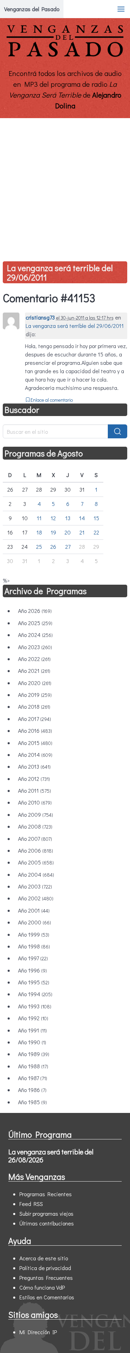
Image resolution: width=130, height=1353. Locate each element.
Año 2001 (34, 910)
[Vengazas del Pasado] (65, 55)
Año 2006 (35, 850)
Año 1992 (33, 1018)
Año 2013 (34, 766)
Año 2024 (35, 634)
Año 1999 (33, 934)
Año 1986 (32, 1089)
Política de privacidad (45, 1267)
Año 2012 (34, 778)
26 (53, 546)
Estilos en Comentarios (46, 1297)
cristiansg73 (40, 317)
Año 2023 (35, 647)
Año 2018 (34, 706)
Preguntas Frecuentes (46, 1277)
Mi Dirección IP (38, 1332)
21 (82, 532)
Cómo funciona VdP (42, 1287)
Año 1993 (34, 1006)
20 (67, 532)
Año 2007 (35, 838)
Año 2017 (34, 718)
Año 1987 (32, 1078)
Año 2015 (35, 742)
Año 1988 (33, 1066)
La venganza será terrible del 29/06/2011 (60, 272)
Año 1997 (33, 958)
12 (53, 518)
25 (39, 546)
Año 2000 (34, 922)
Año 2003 (35, 886)
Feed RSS (31, 1203)
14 (82, 518)
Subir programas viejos (46, 1213)
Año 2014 (35, 754)
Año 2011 (34, 790)
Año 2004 (36, 874)
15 (96, 518)
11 (39, 518)
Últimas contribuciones (46, 1223)
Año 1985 (32, 1102)
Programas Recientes (45, 1194)
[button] (121, 9)
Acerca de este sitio (43, 1258)
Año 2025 (35, 622)
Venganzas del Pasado (31, 9)
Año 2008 (35, 826)
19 (53, 532)
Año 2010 (35, 802)
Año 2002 (35, 898)
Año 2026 (35, 610)
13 (67, 518)
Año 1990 (32, 1042)
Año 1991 (32, 1030)
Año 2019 (35, 694)
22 (96, 532)
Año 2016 (35, 730)
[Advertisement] (65, 187)
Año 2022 (34, 658)
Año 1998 (34, 946)
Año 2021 (34, 670)
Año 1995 (33, 982)
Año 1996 (32, 970)
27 (67, 546)
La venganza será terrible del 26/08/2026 (50, 1155)
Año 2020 (34, 682)
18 (39, 532)
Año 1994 (35, 994)
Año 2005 (36, 862)
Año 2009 (35, 814)
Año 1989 (33, 1054)
